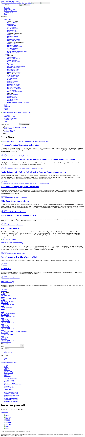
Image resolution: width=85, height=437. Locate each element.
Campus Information (12, 70)
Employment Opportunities (11, 392)
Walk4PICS (6, 269)
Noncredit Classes (12, 34)
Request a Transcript (9, 383)
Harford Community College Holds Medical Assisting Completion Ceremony (33, 172)
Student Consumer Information (12, 393)
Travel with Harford (12, 99)
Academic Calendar (9, 380)
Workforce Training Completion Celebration (20, 145)
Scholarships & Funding (13, 39)
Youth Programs (11, 49)
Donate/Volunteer (12, 97)
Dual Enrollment (11, 30)
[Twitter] (6, 415)
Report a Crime (8, 396)
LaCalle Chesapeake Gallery (14, 91)
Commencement (11, 57)
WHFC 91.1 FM (11, 90)
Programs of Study (12, 22)
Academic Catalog (9, 381)
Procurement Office (9, 387)
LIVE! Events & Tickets (13, 61)
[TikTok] (6, 428)
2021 (5, 359)
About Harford (8, 128)
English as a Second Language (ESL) (17, 51)
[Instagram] (7, 422)
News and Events (8, 131)
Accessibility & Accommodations (16, 66)
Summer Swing (7, 281)
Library (9, 63)
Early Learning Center (13, 69)
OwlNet (6, 109)
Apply (5, 105)
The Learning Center (12, 76)
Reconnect (10, 100)
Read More (4, 154)
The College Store (12, 78)
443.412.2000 (4, 412)
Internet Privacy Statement (11, 401)
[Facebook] (7, 417)
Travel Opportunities (12, 48)
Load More (4, 291)
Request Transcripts (12, 94)
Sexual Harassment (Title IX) (11, 395)
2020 (5, 358)
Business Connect (8, 12)
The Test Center (11, 27)
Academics (7, 8)
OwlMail (6, 368)
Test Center (10, 64)
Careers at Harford (12, 60)
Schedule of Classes (12, 31)
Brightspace (7, 370)
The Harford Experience (10, 11)
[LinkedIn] (7, 419)
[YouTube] (7, 420)
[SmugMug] (7, 424)
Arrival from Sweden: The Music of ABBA (19, 257)
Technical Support (9, 374)
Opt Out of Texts (8, 389)
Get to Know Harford (9, 130)
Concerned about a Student (11, 398)
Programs (9, 37)
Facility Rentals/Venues (13, 58)
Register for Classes (12, 36)
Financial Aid (10, 24)
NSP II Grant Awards (10, 228)
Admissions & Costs (9, 9)
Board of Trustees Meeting (12, 243)
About (5, 14)
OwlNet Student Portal (13, 75)
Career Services (11, 96)
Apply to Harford (11, 25)
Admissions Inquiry (9, 106)
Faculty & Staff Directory (14, 72)
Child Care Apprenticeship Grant (15, 201)
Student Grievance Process (11, 399)
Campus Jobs (10, 82)
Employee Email (8, 373)
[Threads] (7, 426)
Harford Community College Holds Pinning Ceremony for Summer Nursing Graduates (38, 159)
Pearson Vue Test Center (13, 40)
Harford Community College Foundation (18, 102)
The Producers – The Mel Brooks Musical (18, 215)
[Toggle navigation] (40, 3)
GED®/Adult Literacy (13, 52)
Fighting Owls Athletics (13, 67)
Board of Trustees (8, 352)
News (5, 351)
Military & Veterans (12, 28)
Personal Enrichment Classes (14, 46)
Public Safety (7, 376)
